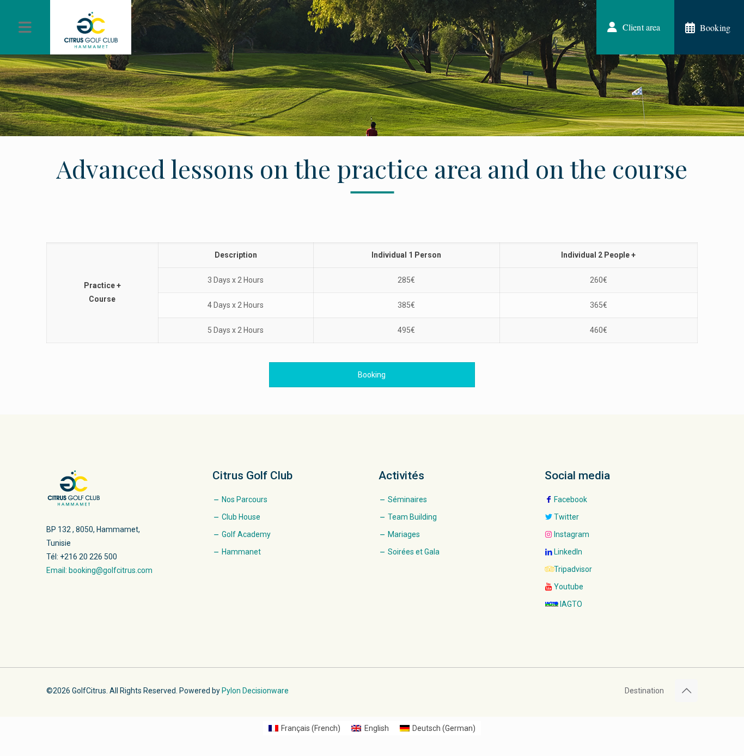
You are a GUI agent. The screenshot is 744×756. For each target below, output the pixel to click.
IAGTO (571, 604)
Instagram (571, 534)
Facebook (570, 499)
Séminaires (407, 499)
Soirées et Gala (414, 551)
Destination (644, 690)
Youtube (568, 586)
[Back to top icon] (686, 690)
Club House (241, 517)
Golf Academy (246, 534)
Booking (372, 374)
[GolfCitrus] (90, 30)
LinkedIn (568, 551)
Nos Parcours (244, 499)
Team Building (412, 517)
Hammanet (241, 551)
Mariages (404, 534)
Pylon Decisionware (255, 690)
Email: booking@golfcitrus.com (99, 570)
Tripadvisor (573, 569)
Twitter (566, 517)
